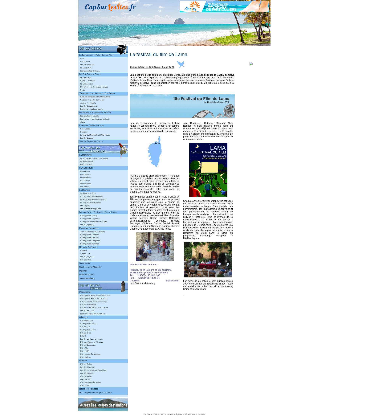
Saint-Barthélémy (87, 278)
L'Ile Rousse (85, 62)
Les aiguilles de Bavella (89, 116)
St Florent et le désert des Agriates (94, 87)
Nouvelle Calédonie (88, 247)
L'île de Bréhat (86, 376)
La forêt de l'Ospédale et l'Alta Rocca (95, 135)
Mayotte (83, 271)
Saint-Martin (84, 263)
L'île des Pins (85, 260)
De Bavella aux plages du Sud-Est (95, 112)
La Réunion (84, 190)
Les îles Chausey (87, 367)
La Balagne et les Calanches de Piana (96, 55)
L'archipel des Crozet (88, 216)
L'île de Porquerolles (88, 305)
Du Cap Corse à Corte (89, 74)
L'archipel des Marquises (90, 241)
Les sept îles (85, 379)
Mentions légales (174, 414)
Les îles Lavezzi (86, 138)
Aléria (82, 122)
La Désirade (85, 181)
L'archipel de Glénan (88, 330)
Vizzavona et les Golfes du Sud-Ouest (97, 93)
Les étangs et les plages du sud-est (94, 119)
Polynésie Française (88, 228)
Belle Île (83, 336)
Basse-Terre (85, 171)
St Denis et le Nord (88, 193)
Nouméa (83, 251)
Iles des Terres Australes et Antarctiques (98, 212)
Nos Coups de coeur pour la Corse (95, 392)
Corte (82, 90)
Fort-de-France (86, 165)
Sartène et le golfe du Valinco (91, 109)
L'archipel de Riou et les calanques (94, 299)
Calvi (82, 59)
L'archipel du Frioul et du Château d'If (95, 295)
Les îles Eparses (87, 225)
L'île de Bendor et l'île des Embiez (93, 302)
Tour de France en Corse (91, 141)
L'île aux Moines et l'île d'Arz (91, 342)
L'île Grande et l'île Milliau (90, 382)
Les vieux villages (87, 65)
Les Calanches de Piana (90, 71)
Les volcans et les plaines (90, 209)
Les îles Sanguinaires (88, 106)
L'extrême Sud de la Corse (91, 125)
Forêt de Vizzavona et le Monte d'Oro (95, 97)
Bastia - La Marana (87, 81)
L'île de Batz (85, 385)
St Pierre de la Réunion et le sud (93, 200)
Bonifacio (83, 132)
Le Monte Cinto (86, 68)
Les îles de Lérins (87, 311)
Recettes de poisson (88, 389)
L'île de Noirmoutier (88, 345)
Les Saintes (85, 187)
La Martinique (85, 155)
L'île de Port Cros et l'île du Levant (94, 308)
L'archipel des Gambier (89, 238)
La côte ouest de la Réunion (91, 197)
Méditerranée (85, 292)
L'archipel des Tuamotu (89, 235)
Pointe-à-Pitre (85, 177)
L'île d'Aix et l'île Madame (90, 354)
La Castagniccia (86, 84)
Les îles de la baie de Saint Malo (93, 370)
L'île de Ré (84, 351)
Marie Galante (85, 184)
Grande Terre (85, 254)
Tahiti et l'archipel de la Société (92, 232)
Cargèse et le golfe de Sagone (92, 100)
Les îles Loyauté (86, 257)
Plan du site (190, 414)
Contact (201, 414)
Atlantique (83, 317)
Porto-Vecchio (85, 129)
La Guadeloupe (86, 168)
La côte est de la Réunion (90, 203)
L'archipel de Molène (88, 324)
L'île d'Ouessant (86, 321)
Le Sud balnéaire (86, 161)
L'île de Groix (85, 333)
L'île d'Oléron (85, 357)
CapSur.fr (110, 6)
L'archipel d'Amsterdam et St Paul (93, 222)
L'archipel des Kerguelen (90, 219)
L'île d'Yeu (84, 348)
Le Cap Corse (85, 78)
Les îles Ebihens (86, 373)
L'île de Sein (85, 327)
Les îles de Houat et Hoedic (91, 339)
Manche (83, 360)
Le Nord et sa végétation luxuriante (94, 158)
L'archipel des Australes (89, 244)
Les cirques (84, 206)
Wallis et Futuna (86, 274)
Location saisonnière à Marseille (93, 314)
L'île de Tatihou (86, 364)
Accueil (221, 37)
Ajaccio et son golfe (88, 103)
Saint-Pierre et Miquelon (90, 267)
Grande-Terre (85, 174)
